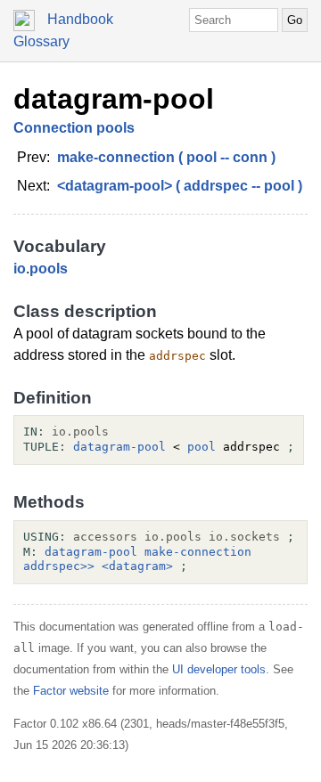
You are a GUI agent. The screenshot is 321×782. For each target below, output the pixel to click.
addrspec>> (59, 566)
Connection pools (74, 127)
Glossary (41, 41)
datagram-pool (113, 99)
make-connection (197, 551)
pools (48, 268)
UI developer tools (219, 669)
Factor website (71, 690)
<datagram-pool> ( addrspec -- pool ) (179, 185)
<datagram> (137, 566)
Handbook (80, 19)
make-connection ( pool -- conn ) (166, 157)
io (19, 268)
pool (201, 446)
